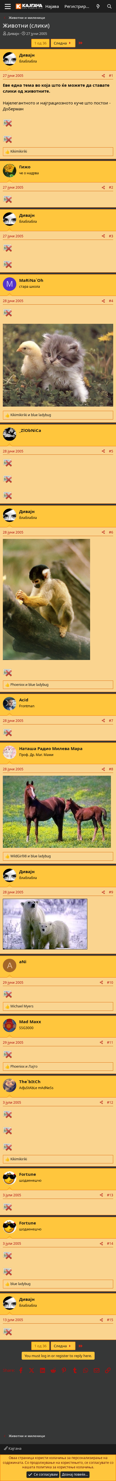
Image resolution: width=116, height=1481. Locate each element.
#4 (111, 300)
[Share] (103, 76)
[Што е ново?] (98, 6)
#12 (110, 1102)
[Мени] (7, 6)
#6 (111, 532)
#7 (111, 720)
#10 (110, 982)
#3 (111, 236)
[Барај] (109, 6)
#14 (110, 1243)
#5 (111, 451)
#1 (111, 75)
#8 (111, 769)
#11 (110, 1042)
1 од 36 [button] (40, 43)
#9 (111, 892)
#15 (110, 1319)
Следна (61, 43)
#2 (111, 187)
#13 (110, 1195)
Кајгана (14, 1448)
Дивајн (13, 33)
